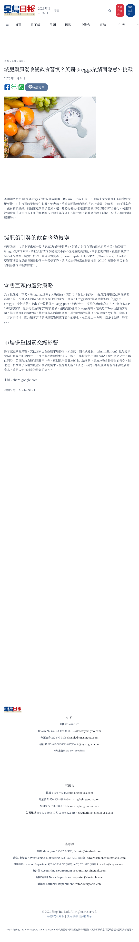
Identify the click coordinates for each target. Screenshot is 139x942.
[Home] (6, 60)
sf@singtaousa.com (81, 792)
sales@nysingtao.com (87, 731)
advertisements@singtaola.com (106, 857)
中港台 (85, 24)
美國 (52, 24)
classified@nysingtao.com (82, 737)
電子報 (35, 24)
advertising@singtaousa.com (82, 799)
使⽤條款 (72, 916)
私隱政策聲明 (55, 916)
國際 (68, 24)
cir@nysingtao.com (88, 744)
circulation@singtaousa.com (95, 812)
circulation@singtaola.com (110, 864)
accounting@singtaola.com (89, 870)
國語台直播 (130, 10)
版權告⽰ (86, 916)
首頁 (18, 24)
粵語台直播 (119, 10)
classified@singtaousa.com (82, 806)
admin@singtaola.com (88, 851)
